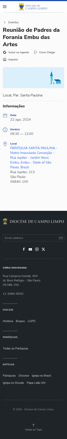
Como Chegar (47, 52)
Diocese (8, 309)
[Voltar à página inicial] (33, 6)
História (8, 321)
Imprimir (13, 59)
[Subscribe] (60, 237)
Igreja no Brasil (41, 376)
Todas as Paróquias (15, 348)
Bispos (20, 321)
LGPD (32, 321)
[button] (33, 425)
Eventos (13, 22)
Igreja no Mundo (13, 383)
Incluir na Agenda (18, 52)
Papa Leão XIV (36, 383)
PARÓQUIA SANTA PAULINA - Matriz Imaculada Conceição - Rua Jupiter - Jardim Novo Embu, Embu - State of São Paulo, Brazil (34, 157)
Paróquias (10, 337)
